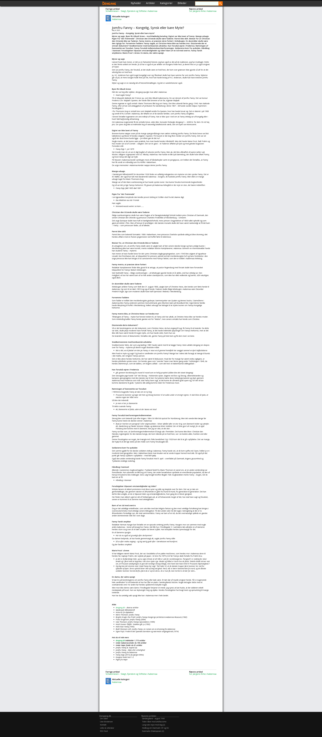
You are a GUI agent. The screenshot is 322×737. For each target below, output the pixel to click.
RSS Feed (104, 731)
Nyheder (136, 3)
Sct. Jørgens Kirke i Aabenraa (202, 11)
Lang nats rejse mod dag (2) (153, 725)
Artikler (150, 3)
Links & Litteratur (107, 728)
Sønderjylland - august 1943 (153, 718)
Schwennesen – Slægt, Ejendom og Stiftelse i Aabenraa (131, 11)
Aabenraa (116, 19)
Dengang (109, 3)
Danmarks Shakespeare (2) (153, 731)
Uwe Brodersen (106, 721)
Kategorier (166, 3)
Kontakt (103, 725)
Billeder (182, 3)
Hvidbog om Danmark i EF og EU (155, 728)
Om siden (104, 718)
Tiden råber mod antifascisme (154, 721)
